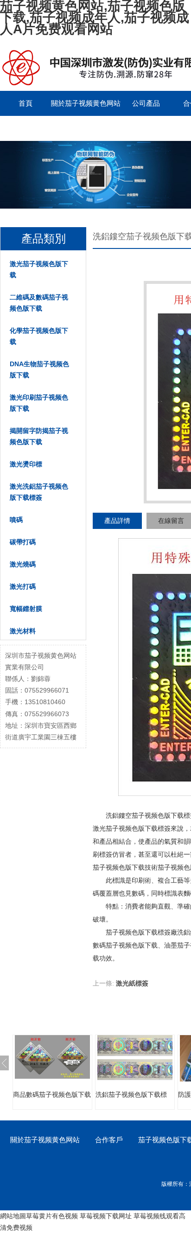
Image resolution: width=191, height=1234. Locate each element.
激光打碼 (23, 586)
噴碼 (16, 519)
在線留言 (171, 520)
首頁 (25, 103)
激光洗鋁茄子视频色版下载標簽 (39, 492)
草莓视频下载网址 (106, 1216)
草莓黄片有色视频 (52, 1216)
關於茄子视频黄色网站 (86, 103)
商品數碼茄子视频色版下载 (52, 1094)
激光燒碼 (23, 564)
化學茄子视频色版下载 (39, 336)
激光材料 (23, 631)
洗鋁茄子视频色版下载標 (131, 1094)
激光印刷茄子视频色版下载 (39, 403)
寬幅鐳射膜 (26, 608)
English (76, 128)
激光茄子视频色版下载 (39, 269)
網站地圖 (13, 1216)
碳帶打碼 (23, 542)
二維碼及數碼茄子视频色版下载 (39, 302)
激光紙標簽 (132, 983)
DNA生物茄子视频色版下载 (39, 369)
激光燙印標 (26, 464)
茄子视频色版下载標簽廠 (141, 932)
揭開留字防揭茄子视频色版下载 (39, 436)
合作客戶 (109, 1140)
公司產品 (146, 103)
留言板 (25, 128)
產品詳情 (117, 520)
